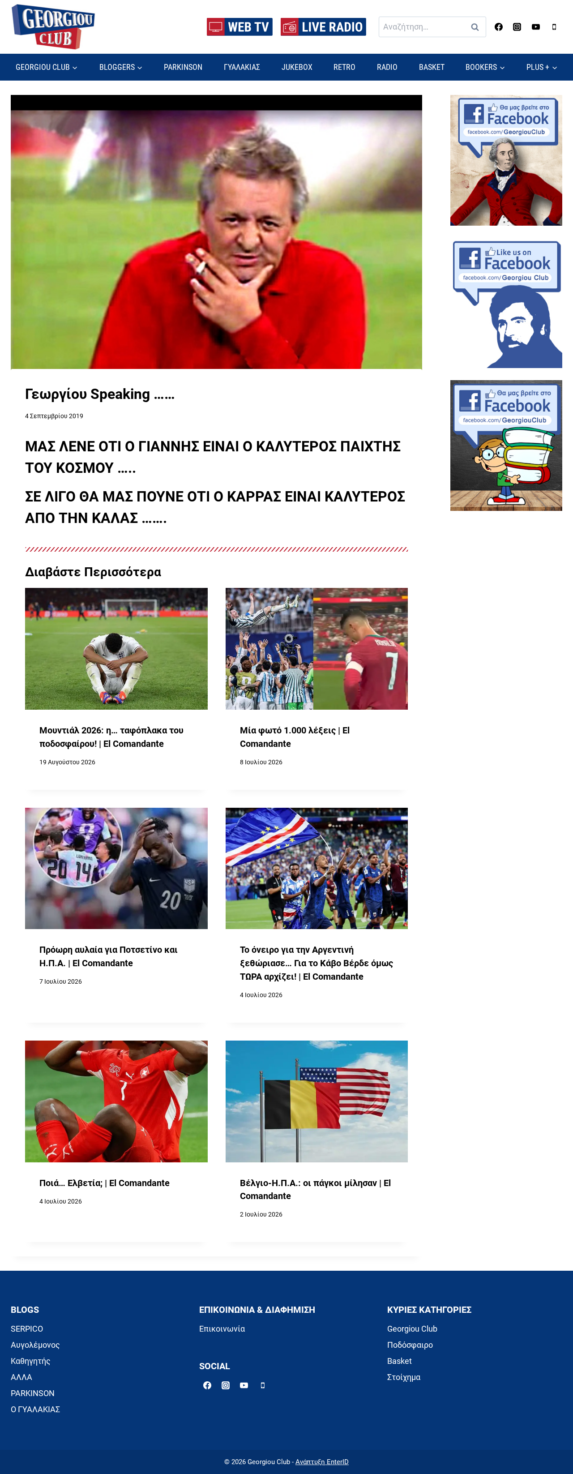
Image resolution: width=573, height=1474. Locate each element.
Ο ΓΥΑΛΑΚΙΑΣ (35, 1409)
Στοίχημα (403, 1377)
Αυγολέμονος (35, 1345)
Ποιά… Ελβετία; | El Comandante (104, 1183)
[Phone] (554, 27)
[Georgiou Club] (53, 27)
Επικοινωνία (222, 1328)
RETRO (344, 67)
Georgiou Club (412, 1328)
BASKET (432, 67)
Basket (399, 1361)
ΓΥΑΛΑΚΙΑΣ (242, 67)
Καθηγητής (31, 1361)
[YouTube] (536, 27)
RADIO (387, 67)
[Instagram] (517, 27)
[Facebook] (499, 27)
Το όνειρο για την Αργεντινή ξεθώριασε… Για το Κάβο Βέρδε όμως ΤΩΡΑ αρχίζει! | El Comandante (316, 963)
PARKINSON (183, 67)
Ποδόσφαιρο (410, 1345)
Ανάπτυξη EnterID (322, 1462)
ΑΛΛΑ (21, 1377)
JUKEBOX (297, 67)
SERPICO (27, 1328)
